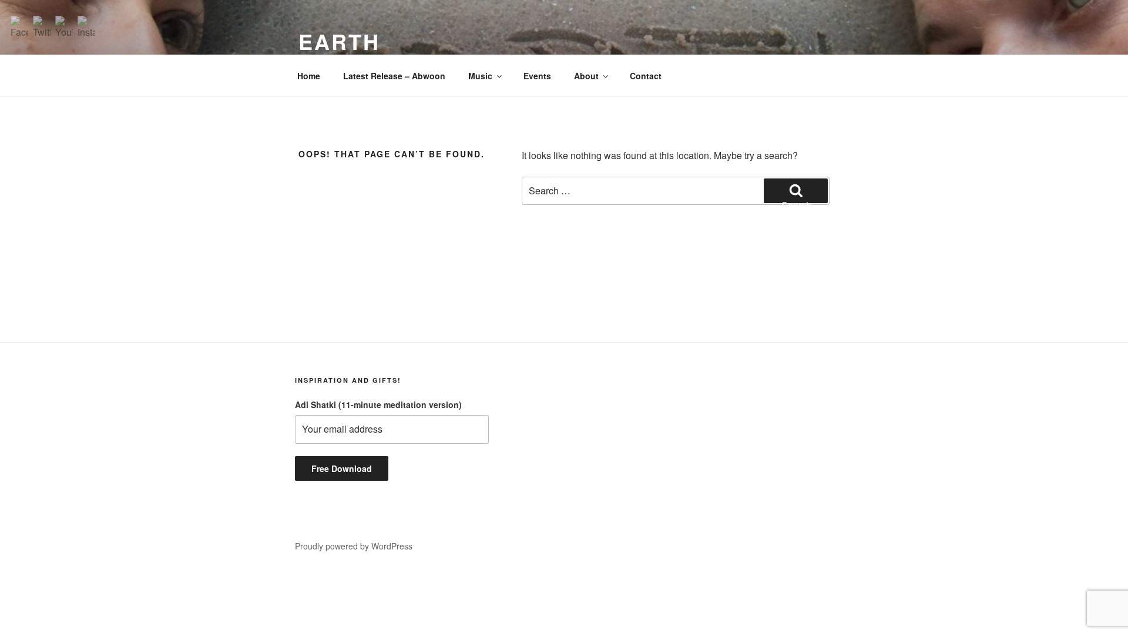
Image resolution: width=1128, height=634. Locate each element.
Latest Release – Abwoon (394, 76)
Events (537, 76)
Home (308, 76)
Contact (646, 76)
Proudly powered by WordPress (353, 546)
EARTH (339, 41)
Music (480, 76)
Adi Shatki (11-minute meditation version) (378, 404)
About (586, 76)
